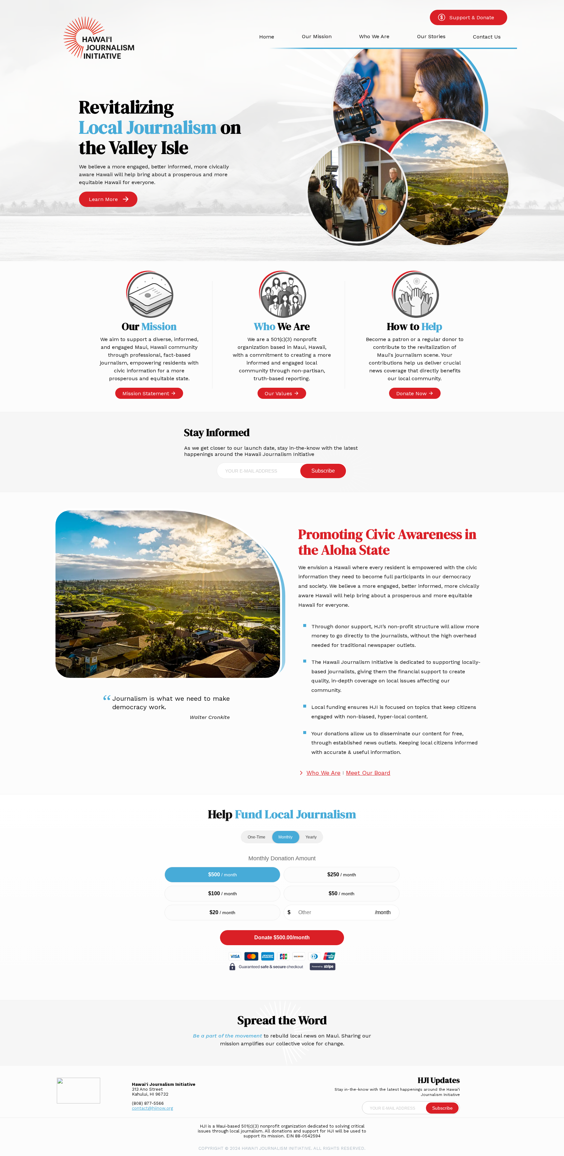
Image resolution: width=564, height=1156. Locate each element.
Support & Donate (471, 17)
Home (266, 37)
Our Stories (431, 36)
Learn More (103, 199)
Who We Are (374, 36)
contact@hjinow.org (152, 1108)
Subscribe (323, 471)
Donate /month (282, 937)
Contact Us (487, 37)
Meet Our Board (368, 772)
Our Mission (317, 36)
